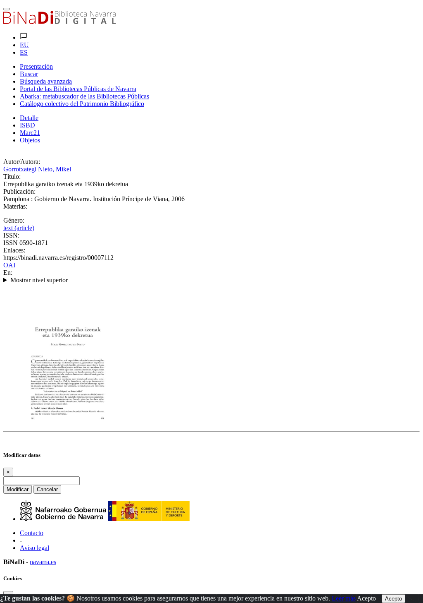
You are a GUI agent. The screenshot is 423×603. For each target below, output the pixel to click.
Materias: (15, 206)
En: (7, 272)
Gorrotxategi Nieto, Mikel (37, 169)
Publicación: (19, 191)
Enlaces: (14, 250)
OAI (9, 265)
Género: (13, 220)
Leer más (344, 598)
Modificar (18, 489)
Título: (12, 176)
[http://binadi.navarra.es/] (59, 21)
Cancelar (47, 489)
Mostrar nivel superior (39, 279)
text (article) (18, 227)
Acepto (366, 598)
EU (24, 44)
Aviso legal (34, 547)
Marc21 (30, 132)
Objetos (30, 140)
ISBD (27, 125)
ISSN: (11, 235)
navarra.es (43, 561)
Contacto (31, 532)
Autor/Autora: (21, 161)
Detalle (29, 117)
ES (24, 52)
